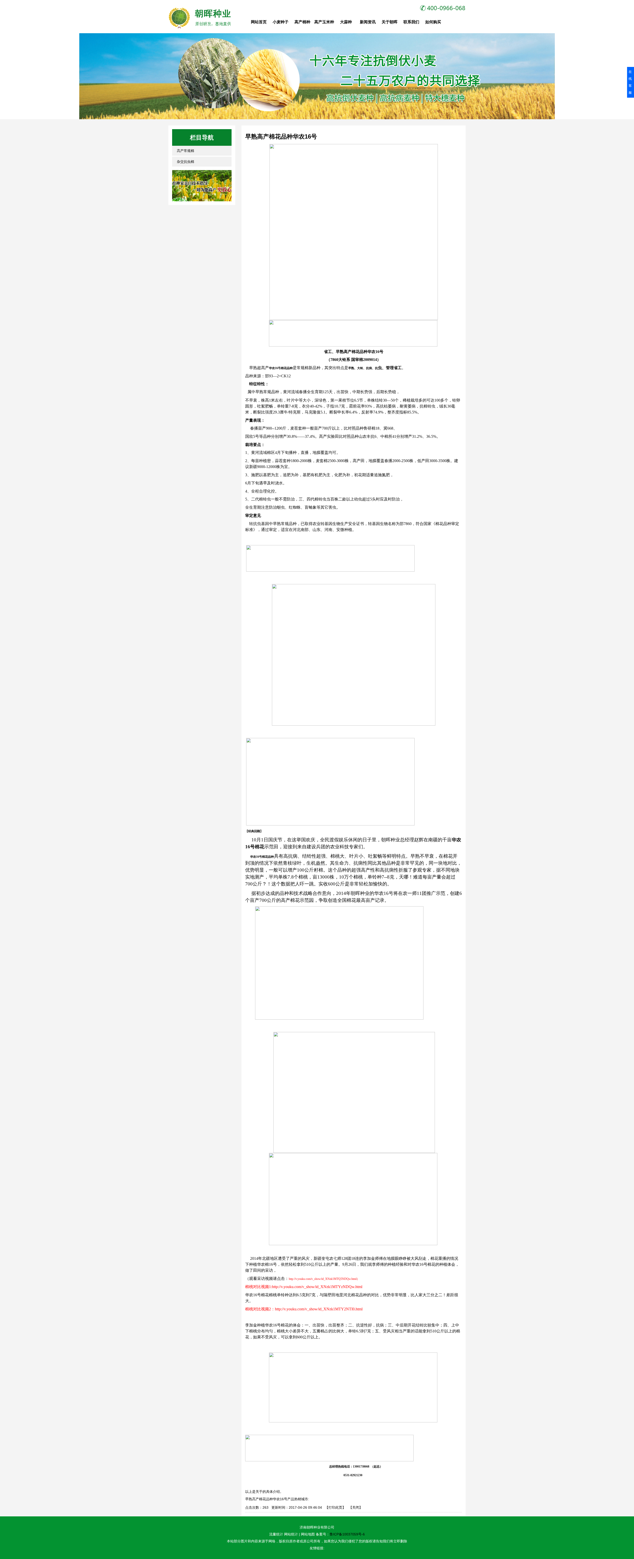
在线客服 (630, 82)
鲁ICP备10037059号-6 (347, 1534)
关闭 (355, 1507)
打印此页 (335, 1507)
